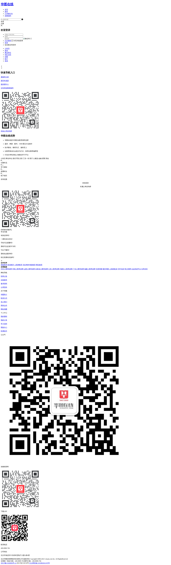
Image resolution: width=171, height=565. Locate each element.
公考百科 (4, 287)
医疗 (6, 59)
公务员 (7, 48)
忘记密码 (8, 41)
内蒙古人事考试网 (66, 269)
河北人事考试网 (6, 269)
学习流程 (4, 324)
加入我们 (4, 302)
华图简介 (4, 294)
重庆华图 (106, 269)
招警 (6, 57)
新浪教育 (11, 265)
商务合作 (4, 305)
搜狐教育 (4, 265)
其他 (6, 61)
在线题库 (4, 280)
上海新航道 (113, 269)
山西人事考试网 (29, 269)
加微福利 (8, 16)
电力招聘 (128, 269)
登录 (6, 43)
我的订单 (4, 320)
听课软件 (4, 331)
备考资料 (4, 283)
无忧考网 (26, 265)
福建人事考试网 (89, 269)
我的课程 (4, 316)
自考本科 (144, 269)
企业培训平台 (136, 269)
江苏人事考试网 (53, 269)
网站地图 (4, 309)
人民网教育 (18, 265)
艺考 (119, 269)
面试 (6, 50)
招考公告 (4, 276)
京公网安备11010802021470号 (39, 563)
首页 (6, 9)
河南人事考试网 (17, 269)
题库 (6, 11)
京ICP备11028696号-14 (8, 563)
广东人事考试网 (78, 269)
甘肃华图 (99, 269)
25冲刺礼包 (9, 14)
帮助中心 (4, 327)
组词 (122, 269)
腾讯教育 (39, 265)
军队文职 (8, 55)
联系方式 (4, 298)
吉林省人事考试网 (41, 269)
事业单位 (8, 52)
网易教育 (32, 265)
